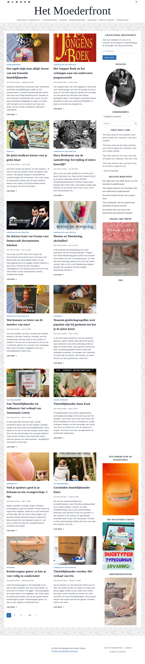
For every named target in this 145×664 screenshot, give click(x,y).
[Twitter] (12, 2)
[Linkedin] (25, 2)
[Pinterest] (21, 2)
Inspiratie (63, 20)
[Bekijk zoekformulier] (136, 2)
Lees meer (12, 114)
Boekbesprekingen (77, 20)
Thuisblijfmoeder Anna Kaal (71, 403)
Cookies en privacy (118, 652)
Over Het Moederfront (113, 648)
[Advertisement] (120, 367)
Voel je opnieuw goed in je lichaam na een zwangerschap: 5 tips (27, 492)
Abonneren (109, 57)
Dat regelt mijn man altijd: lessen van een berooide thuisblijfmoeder (28, 73)
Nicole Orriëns (15, 82)
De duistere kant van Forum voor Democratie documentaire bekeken (28, 241)
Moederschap (122, 20)
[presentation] (28, 48)
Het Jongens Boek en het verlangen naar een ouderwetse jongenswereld (73, 73)
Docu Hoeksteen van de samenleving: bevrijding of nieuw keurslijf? (74, 160)
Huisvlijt (10, 151)
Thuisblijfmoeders (49, 20)
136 (29, 615)
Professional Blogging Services (65, 651)
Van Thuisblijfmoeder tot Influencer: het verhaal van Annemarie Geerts (24, 408)
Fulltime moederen (106, 20)
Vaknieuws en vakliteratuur (28, 20)
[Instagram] (16, 2)
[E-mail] (29, 2)
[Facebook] (8, 2)
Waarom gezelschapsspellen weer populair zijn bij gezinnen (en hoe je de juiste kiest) (74, 324)
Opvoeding (91, 20)
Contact (128, 648)
